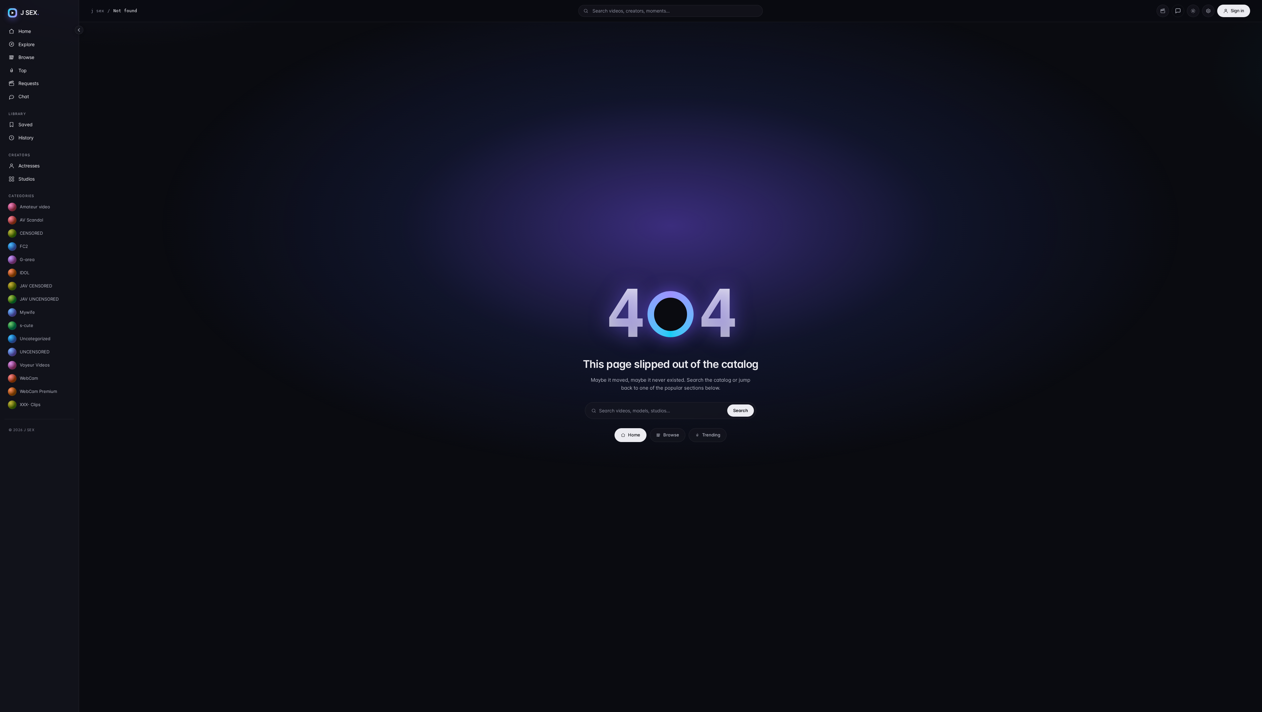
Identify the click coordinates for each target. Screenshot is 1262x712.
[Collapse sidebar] (79, 30)
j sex (97, 10)
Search (740, 410)
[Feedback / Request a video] (1178, 11)
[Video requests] (1163, 11)
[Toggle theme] (1193, 11)
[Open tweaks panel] (1208, 11)
